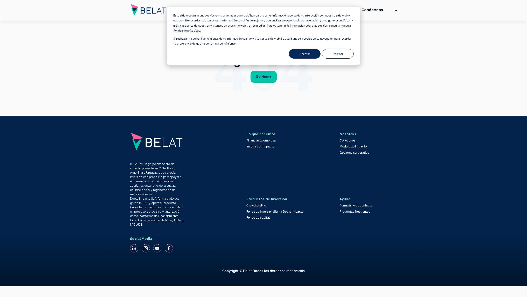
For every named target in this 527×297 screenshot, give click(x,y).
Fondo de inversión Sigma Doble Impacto (275, 211)
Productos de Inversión (266, 199)
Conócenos (372, 10)
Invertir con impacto (260, 146)
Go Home (264, 77)
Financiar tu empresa (261, 140)
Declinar (338, 53)
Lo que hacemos (261, 134)
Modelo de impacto (353, 146)
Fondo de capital (258, 217)
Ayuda (345, 199)
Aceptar (305, 53)
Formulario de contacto (356, 205)
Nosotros (348, 134)
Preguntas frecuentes (355, 211)
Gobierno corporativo (354, 152)
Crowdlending (256, 205)
